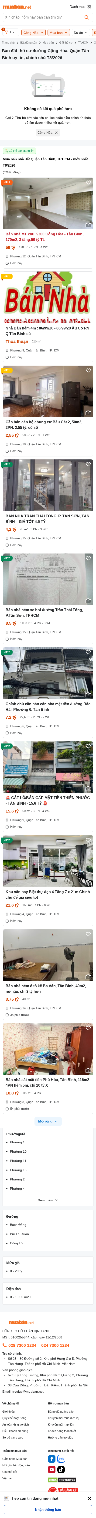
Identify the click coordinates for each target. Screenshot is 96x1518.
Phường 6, (17, 726)
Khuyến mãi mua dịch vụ (63, 1418)
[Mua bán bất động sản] (17, 6)
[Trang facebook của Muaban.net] (51, 1459)
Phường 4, (17, 914)
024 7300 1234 (55, 1345)
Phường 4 (17, 1188)
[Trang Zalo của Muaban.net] (61, 1459)
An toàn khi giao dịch (15, 1424)
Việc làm (7, 1478)
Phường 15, (18, 538)
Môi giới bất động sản (16, 1465)
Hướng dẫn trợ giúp (60, 1437)
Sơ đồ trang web (12, 1437)
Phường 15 (18, 1170)
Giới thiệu (8, 1411)
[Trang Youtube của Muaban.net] (51, 1470)
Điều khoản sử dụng (15, 1431)
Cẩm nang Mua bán (14, 1459)
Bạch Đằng (18, 1225)
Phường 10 (18, 1151)
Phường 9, (17, 350)
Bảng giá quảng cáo (61, 1411)
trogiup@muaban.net (28, 1391)
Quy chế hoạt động (14, 1418)
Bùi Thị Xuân (19, 1234)
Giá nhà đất (9, 1472)
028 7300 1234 (22, 1345)
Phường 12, (18, 256)
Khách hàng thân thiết (62, 1431)
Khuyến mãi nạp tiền (61, 1424)
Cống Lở (16, 1243)
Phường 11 (18, 1161)
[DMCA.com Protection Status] (62, 1481)
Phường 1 (17, 1142)
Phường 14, (18, 1008)
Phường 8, (17, 1102)
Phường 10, (18, 444)
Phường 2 (17, 1179)
